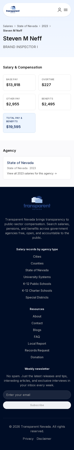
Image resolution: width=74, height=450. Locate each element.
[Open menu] (65, 10)
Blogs (37, 330)
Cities (37, 256)
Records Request (37, 350)
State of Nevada (27, 26)
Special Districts (37, 297)
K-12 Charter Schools (37, 290)
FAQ (37, 337)
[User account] (59, 10)
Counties (37, 263)
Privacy (28, 439)
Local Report (37, 343)
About (37, 316)
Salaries (8, 26)
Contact (37, 323)
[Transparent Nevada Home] (37, 203)
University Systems (37, 277)
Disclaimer (44, 439)
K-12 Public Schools (37, 284)
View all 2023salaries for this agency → (32, 173)
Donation (37, 357)
